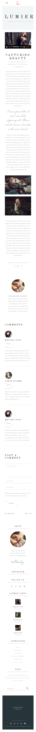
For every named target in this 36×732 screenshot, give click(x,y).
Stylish (15, 680)
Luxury (28, 678)
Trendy (21, 680)
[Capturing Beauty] (18, 285)
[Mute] (24, 47)
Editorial (22, 64)
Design (25, 675)
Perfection (18, 607)
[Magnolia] (18, 615)
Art (18, 647)
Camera (10, 262)
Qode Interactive (14, 726)
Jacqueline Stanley (17, 62)
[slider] (27, 47)
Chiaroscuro (17, 262)
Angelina (18, 632)
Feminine (15, 678)
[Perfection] (18, 602)
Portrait (18, 659)
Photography (18, 656)
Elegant (25, 262)
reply (9, 343)
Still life (18, 662)
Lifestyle (22, 678)
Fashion (18, 653)
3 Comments (18, 66)
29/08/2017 (12, 64)
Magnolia (18, 620)
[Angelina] (18, 627)
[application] (18, 47)
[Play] (7, 47)
